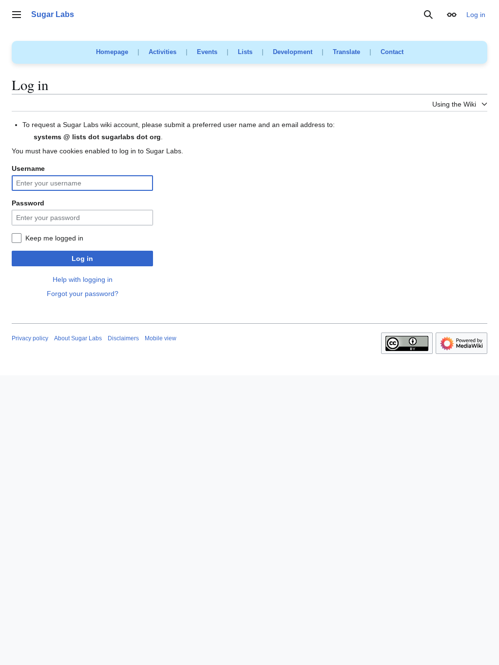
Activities (162, 51)
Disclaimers (123, 338)
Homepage (112, 51)
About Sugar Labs (78, 338)
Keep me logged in (54, 238)
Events (207, 51)
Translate (346, 51)
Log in (82, 258)
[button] (16, 14)
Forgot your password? (82, 293)
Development (292, 51)
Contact (392, 51)
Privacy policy (30, 338)
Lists (245, 51)
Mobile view (160, 338)
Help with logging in (83, 279)
